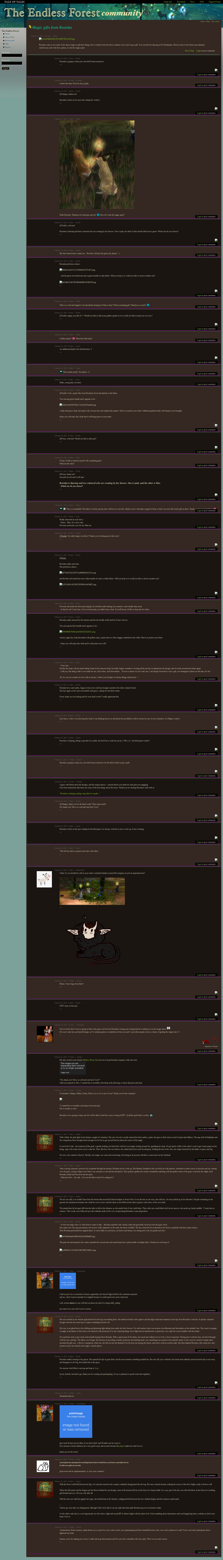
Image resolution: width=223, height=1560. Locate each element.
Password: (6, 60)
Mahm (85, 1060)
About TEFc (10, 37)
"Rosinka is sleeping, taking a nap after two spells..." (80, 793)
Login (198, 51)
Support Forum (215, 2)
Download (181, 2)
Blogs (208, 21)
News (192, 2)
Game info (168, 2)
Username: (7, 52)
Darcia (97, 1060)
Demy (91, 1060)
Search (7, 47)
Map (7, 44)
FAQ (202, 2)
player (122, 1446)
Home (7, 34)
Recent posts (10, 40)
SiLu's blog (215, 21)
